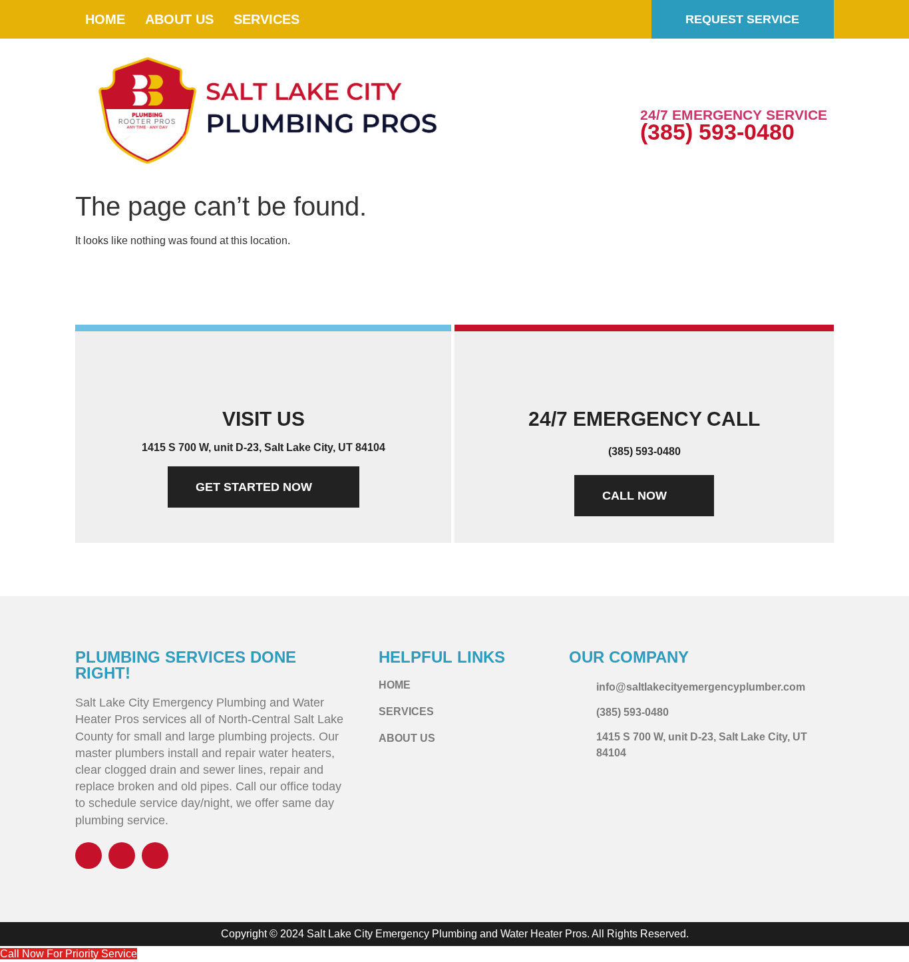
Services (266, 19)
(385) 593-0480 (717, 131)
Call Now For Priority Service (68, 953)
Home (105, 19)
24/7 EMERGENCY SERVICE (733, 114)
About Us (179, 19)
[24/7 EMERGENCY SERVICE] (656, 85)
